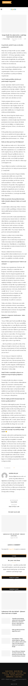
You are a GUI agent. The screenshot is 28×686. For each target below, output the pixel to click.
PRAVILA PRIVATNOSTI (17, 675)
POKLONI (5, 673)
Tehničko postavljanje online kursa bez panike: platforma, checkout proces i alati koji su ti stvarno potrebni (18, 622)
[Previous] (13, 2)
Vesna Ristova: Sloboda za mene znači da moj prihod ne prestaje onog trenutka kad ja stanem (18, 654)
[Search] (26, 9)
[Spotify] (19, 5)
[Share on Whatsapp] (22, 468)
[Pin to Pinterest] (19, 468)
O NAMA (6, 675)
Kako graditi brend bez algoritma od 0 (18, 630)
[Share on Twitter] (18, 468)
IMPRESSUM (9, 677)
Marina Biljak (6, 39)
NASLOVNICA (9, 671)
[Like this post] (15, 468)
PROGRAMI (12, 673)
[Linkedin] (12, 5)
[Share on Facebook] (16, 468)
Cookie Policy (18, 677)
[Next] (15, 2)
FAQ (24, 673)
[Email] (17, 5)
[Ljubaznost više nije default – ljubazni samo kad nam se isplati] (14, 523)
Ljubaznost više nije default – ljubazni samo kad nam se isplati (13, 612)
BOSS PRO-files (18, 671)
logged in (11, 549)
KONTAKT (19, 673)
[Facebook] (8, 5)
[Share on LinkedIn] (21, 468)
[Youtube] (15, 5)
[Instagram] (10, 5)
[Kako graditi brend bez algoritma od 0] (5, 632)
